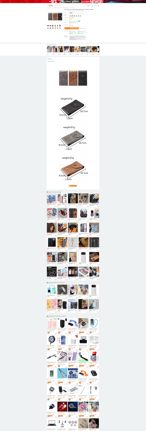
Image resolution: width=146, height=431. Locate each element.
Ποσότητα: (65, 25)
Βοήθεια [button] (90, 3)
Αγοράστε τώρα (67, 28)
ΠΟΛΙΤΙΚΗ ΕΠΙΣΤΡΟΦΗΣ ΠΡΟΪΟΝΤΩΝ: (65, 36)
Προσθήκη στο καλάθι (75, 28)
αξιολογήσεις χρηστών (70, 10)
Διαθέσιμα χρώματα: (65, 15)
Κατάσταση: (65, 19)
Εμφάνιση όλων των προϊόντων (50, 283)
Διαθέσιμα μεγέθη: (66, 17)
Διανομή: (65, 22)
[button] (47, 5)
